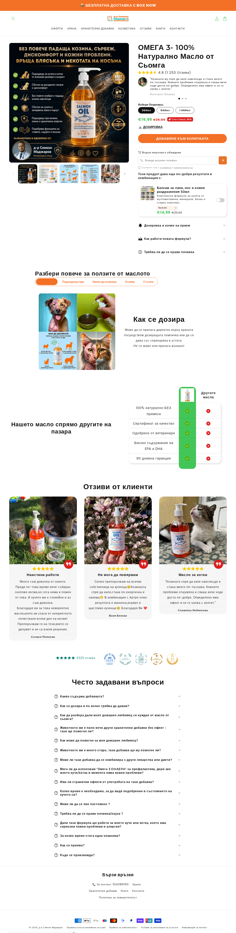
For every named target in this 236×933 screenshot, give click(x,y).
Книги (125, 891)
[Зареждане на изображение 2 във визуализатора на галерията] (48, 173)
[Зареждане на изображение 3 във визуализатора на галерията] (69, 173)
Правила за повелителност (123, 927)
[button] (13, 19)
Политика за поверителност (118, 897)
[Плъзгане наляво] (13, 174)
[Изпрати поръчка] (223, 160)
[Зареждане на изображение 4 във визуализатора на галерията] (89, 173)
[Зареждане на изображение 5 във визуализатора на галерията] (110, 173)
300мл (146, 110)
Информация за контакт (194, 927)
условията (165, 167)
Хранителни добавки (103, 891)
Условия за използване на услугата (159, 927)
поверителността (183, 167)
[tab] (179, 98)
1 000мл (184, 110)
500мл (165, 110)
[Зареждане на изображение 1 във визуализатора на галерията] (27, 173)
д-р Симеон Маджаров (51, 927)
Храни (136, 884)
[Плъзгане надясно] (125, 174)
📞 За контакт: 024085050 (110, 884)
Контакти (138, 891)
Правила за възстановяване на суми (86, 927)
